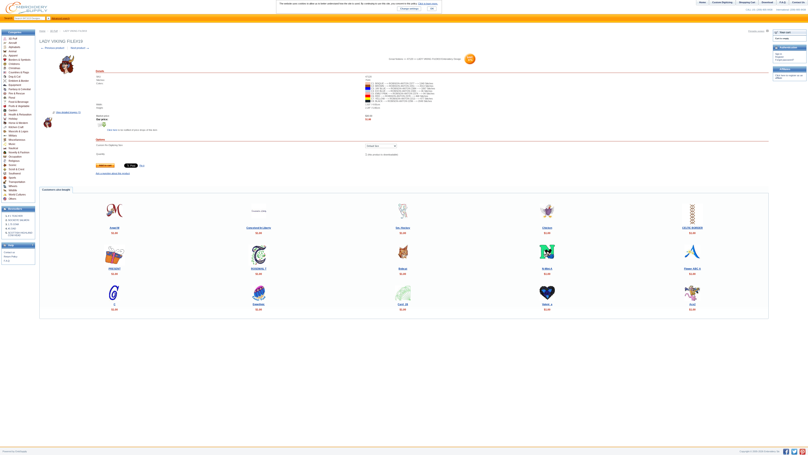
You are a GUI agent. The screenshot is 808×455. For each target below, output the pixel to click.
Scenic (12, 165)
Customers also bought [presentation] (56, 189)
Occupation (15, 156)
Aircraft (13, 42)
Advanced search (61, 18)
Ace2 (692, 304)
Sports (12, 177)
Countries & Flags (19, 72)
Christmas (14, 68)
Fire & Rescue (17, 93)
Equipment (15, 85)
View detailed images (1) (68, 112)
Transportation (17, 182)
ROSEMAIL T (258, 268)
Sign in (778, 54)
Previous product (52, 48)
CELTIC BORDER (692, 227)
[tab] (56, 190)
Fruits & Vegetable (19, 106)
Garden (13, 110)
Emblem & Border (19, 80)
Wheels (13, 186)
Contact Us (798, 2)
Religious (14, 160)
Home (42, 31)
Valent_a (547, 304)
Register (779, 57)
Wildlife (13, 190)
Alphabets (14, 47)
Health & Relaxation (20, 114)
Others (12, 198)
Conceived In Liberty (258, 227)
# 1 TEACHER (15, 216)
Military (13, 135)
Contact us (9, 252)
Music (12, 144)
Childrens (14, 64)
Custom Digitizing (722, 2)
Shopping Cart (747, 2)
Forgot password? (784, 60)
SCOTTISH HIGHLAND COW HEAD (20, 234)
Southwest (15, 173)
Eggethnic (259, 304)
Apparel (13, 55)
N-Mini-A (547, 268)
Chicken (547, 227)
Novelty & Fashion (19, 152)
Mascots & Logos (18, 131)
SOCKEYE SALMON (18, 220)
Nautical (13, 148)
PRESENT (115, 268)
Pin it (142, 165)
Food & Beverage (19, 101)
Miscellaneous (17, 139)
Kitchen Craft (16, 127)
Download (767, 2)
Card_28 (403, 304)
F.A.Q (7, 261)
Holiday (13, 118)
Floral (12, 97)
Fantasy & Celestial (20, 89)
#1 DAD (12, 228)
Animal (13, 51)
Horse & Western (18, 123)
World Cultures (17, 194)
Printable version (756, 31)
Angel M (114, 227)
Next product (80, 48)
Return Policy (10, 256)
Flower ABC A (692, 268)
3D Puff (54, 31)
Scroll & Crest (16, 169)
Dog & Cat (14, 76)
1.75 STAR (13, 224)
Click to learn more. (428, 3)
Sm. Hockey (403, 227)
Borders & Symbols (20, 59)
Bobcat (403, 268)
